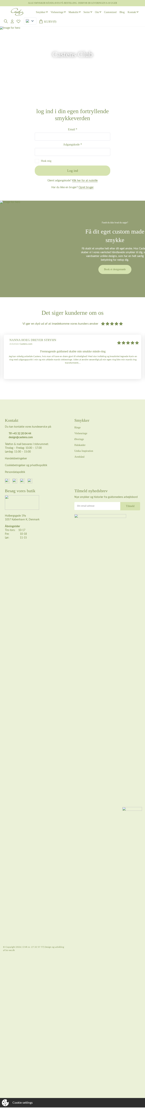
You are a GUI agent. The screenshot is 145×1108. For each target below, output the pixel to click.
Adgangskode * (72, 144)
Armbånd (79, 456)
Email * (72, 129)
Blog (122, 12)
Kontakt (132, 12)
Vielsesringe (57, 12)
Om (97, 12)
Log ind (72, 171)
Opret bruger (86, 187)
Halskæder (80, 445)
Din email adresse (85, 506)
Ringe (77, 427)
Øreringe (79, 439)
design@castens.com (21, 437)
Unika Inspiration (83, 451)
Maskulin (73, 12)
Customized (110, 12)
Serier (86, 12)
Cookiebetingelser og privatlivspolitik (26, 465)
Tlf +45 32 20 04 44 (20, 433)
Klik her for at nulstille (85, 180)
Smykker (41, 12)
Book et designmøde (115, 269)
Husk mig (46, 160)
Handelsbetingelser (16, 458)
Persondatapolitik (15, 472)
